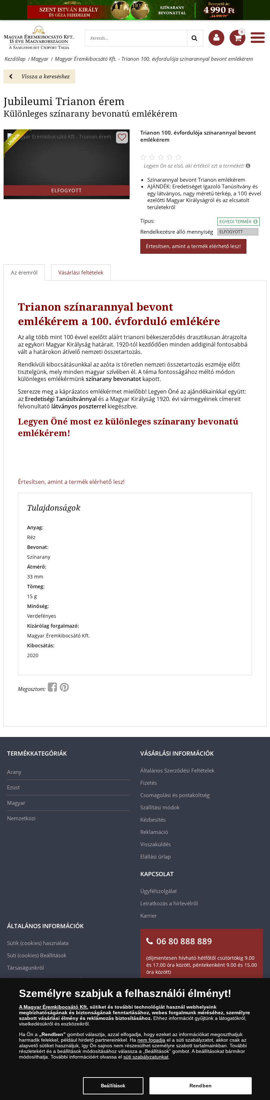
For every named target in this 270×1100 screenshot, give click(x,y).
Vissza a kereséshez (45, 76)
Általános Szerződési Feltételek (177, 770)
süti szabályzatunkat (145, 1057)
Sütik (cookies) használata (38, 942)
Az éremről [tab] (24, 272)
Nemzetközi (21, 818)
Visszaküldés (155, 844)
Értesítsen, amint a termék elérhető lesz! (193, 246)
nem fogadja (151, 1040)
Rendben (200, 1085)
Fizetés (148, 782)
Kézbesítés (153, 819)
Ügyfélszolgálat (158, 890)
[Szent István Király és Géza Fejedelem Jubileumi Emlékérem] (135, 10)
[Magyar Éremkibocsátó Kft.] (39, 38)
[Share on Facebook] (53, 688)
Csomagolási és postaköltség (175, 794)
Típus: (147, 221)
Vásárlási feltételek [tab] (80, 272)
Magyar (16, 802)
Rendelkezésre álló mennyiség (176, 231)
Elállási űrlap (155, 856)
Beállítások (113, 1085)
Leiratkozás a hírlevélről (169, 903)
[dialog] (135, 1039)
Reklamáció (154, 831)
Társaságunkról (25, 967)
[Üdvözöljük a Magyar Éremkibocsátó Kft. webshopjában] (216, 38)
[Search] (195, 38)
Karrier (148, 915)
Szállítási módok (160, 807)
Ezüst (13, 787)
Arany (14, 771)
